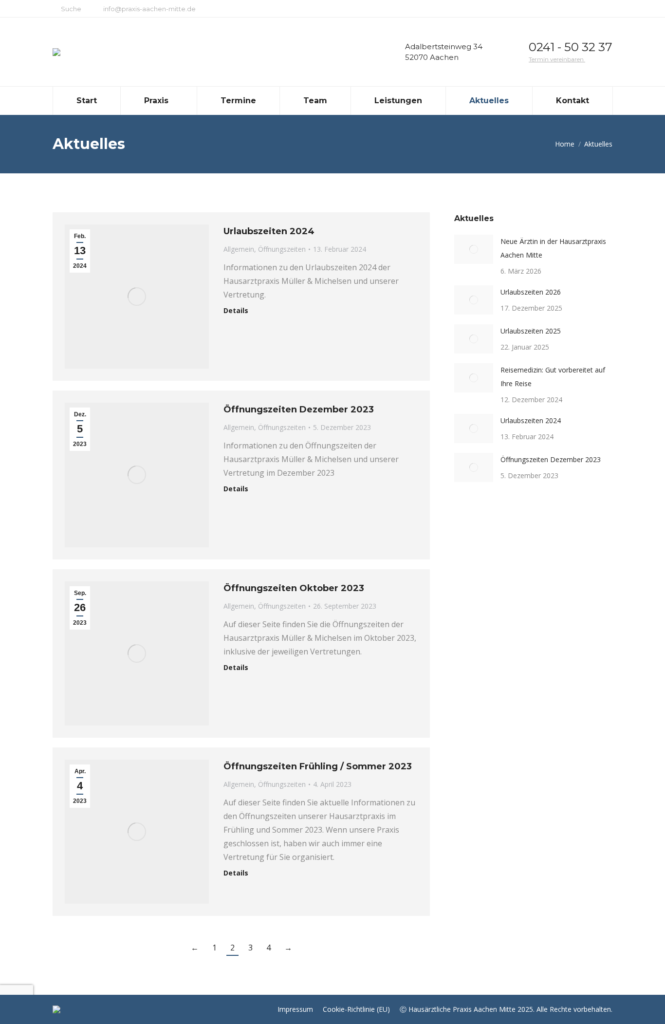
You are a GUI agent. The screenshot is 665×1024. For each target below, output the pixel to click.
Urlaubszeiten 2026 (530, 292)
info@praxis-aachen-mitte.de (149, 9)
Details (235, 310)
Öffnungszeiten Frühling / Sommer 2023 (317, 766)
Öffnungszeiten (282, 249)
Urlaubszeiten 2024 (268, 231)
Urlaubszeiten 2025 (530, 330)
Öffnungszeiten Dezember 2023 (298, 409)
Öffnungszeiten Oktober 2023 (293, 588)
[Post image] (473, 249)
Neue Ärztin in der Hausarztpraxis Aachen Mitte (553, 248)
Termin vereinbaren (557, 59)
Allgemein (238, 249)
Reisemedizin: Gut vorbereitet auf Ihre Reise (552, 376)
